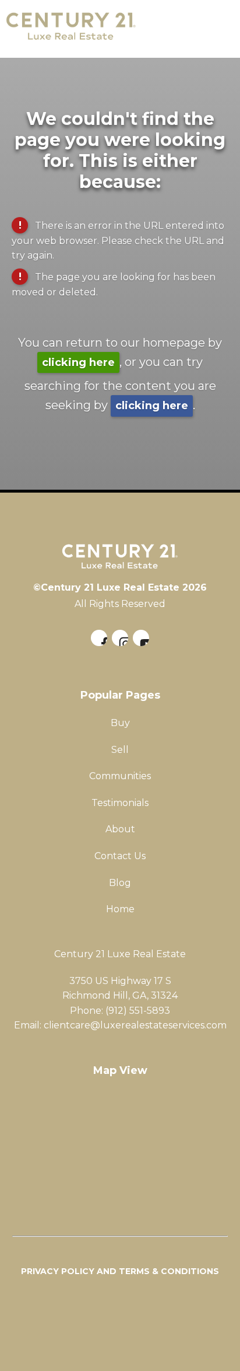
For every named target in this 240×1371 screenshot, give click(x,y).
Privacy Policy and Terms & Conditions (120, 1271)
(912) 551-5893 (137, 1010)
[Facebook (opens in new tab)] (99, 638)
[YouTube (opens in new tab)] (141, 638)
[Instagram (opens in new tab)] (120, 638)
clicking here (78, 362)
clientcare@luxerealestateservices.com (135, 1025)
